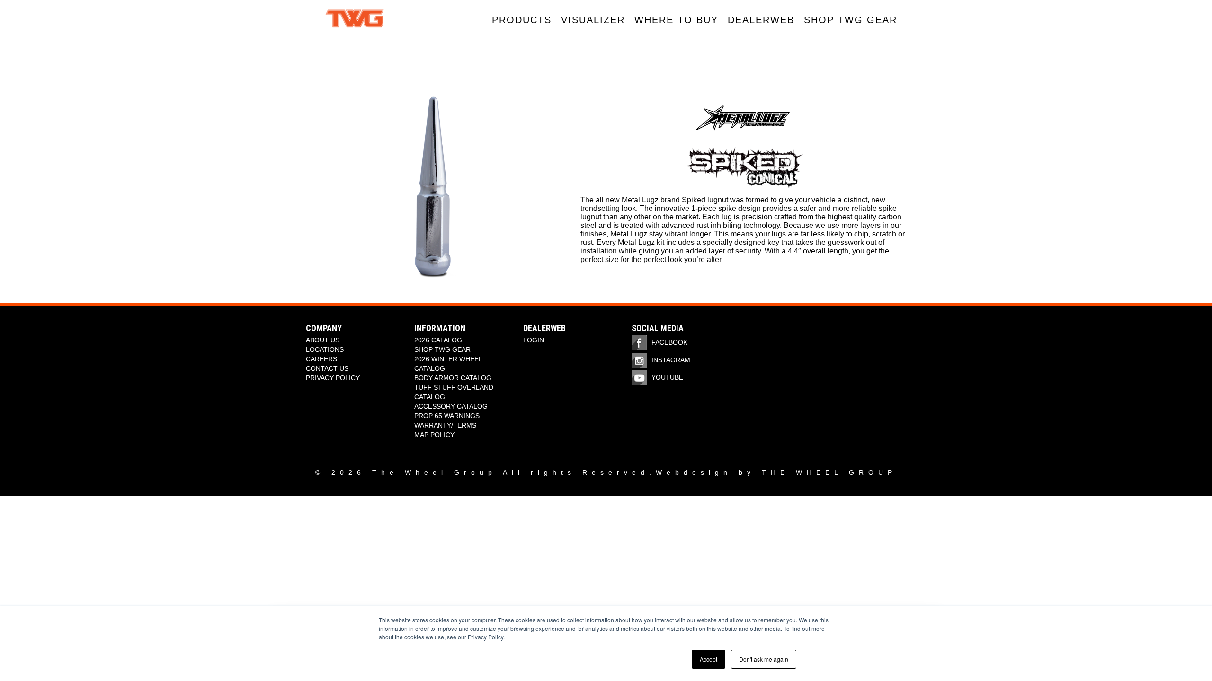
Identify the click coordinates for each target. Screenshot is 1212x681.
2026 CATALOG (438, 340)
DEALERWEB (761, 20)
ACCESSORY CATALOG (451, 406)
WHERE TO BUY (676, 20)
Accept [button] (708, 659)
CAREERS (321, 359)
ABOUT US (322, 340)
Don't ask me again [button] (763, 659)
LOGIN (533, 340)
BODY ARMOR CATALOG (452, 378)
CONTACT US (327, 368)
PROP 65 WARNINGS (447, 415)
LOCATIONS (325, 349)
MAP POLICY (434, 434)
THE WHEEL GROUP (829, 472)
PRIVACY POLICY (333, 378)
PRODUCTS (522, 20)
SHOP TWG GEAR (850, 20)
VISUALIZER (593, 20)
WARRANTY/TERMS (445, 425)
